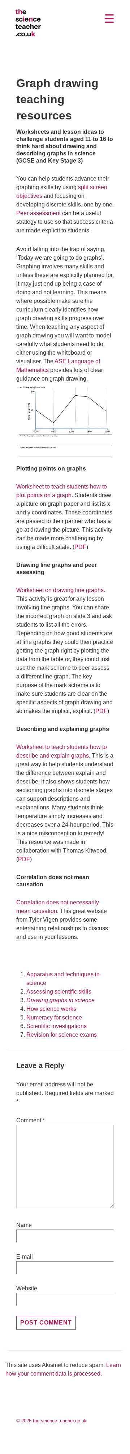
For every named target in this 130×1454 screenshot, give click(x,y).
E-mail (24, 1257)
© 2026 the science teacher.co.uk (51, 1420)
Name (24, 1225)
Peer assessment (38, 213)
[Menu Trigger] (109, 18)
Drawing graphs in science (60, 1000)
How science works (51, 1009)
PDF (80, 547)
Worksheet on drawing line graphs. (60, 590)
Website (26, 1288)
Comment (30, 1120)
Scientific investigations (56, 1026)
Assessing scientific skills (58, 992)
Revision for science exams (61, 1035)
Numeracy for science (54, 1017)
